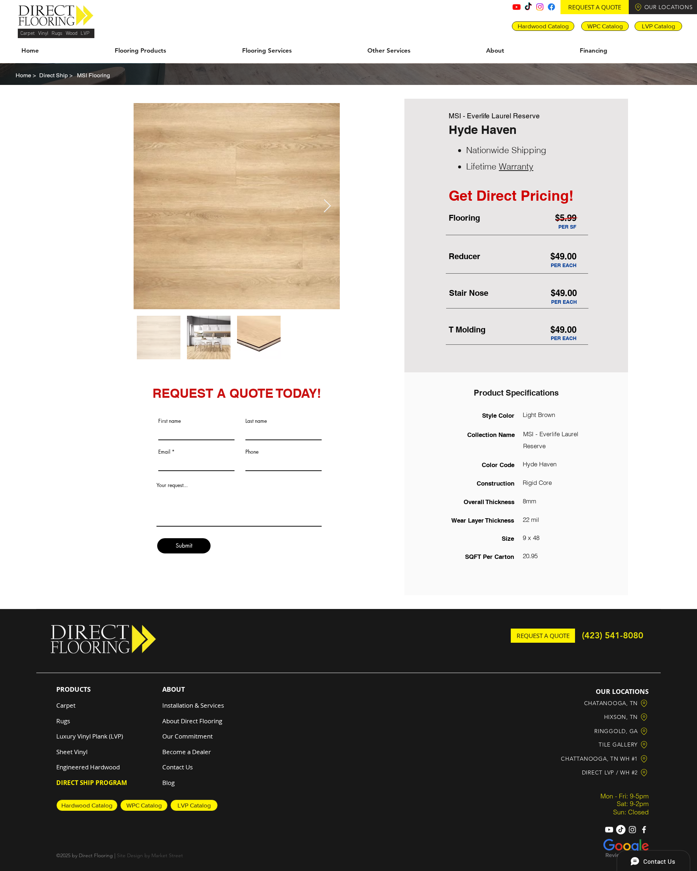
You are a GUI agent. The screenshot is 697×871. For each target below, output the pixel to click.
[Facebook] (551, 7)
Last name (256, 421)
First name (169, 421)
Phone (251, 451)
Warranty (516, 166)
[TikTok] (528, 7)
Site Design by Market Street (150, 855)
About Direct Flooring (192, 721)
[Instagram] (540, 7)
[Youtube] (516, 7)
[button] (595, 7)
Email (164, 451)
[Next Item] (327, 206)
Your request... (172, 485)
